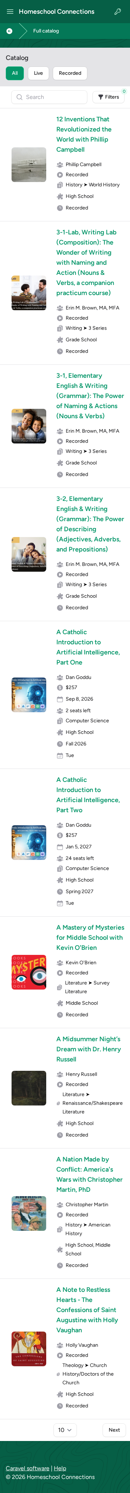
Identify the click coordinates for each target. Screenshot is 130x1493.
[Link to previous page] (9, 31)
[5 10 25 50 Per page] (65, 1430)
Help (60, 1468)
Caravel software (27, 1468)
